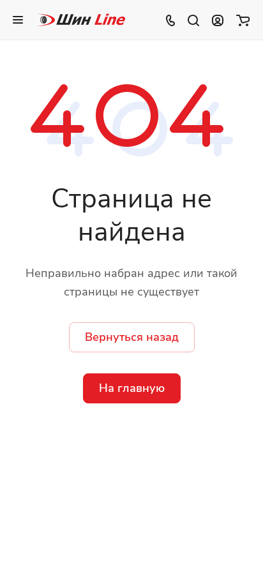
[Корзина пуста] (243, 19)
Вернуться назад (132, 337)
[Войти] (217, 19)
